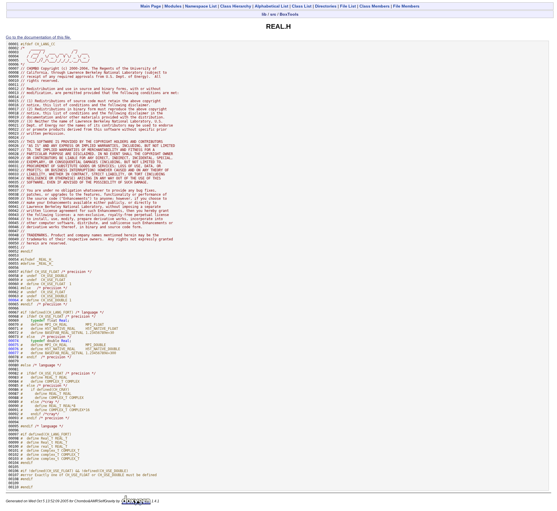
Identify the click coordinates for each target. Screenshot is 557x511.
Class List (302, 6)
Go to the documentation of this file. (38, 37)
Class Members (374, 6)
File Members (406, 6)
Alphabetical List (271, 6)
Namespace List (201, 6)
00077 (13, 353)
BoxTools (289, 14)
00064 (13, 300)
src (273, 14)
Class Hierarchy (235, 6)
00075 (13, 345)
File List (348, 6)
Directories (326, 6)
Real (63, 321)
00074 (13, 341)
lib (264, 14)
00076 (13, 349)
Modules (173, 6)
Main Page (150, 6)
